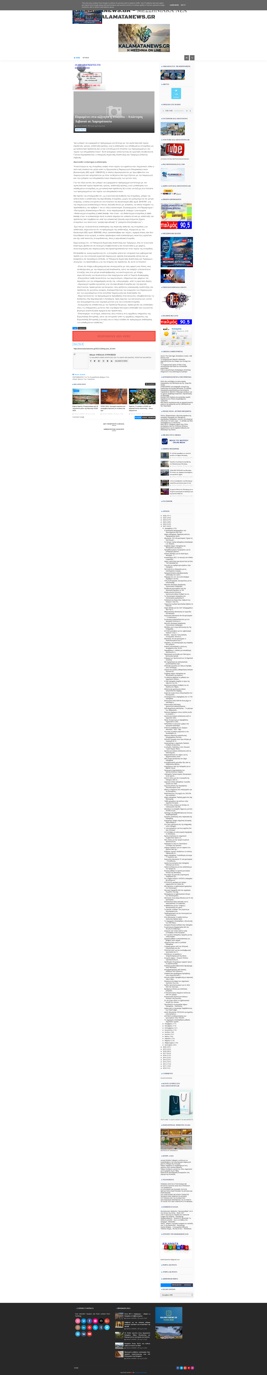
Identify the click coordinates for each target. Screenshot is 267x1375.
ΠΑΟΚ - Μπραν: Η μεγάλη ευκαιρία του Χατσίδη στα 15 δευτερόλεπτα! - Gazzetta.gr (177, 1224)
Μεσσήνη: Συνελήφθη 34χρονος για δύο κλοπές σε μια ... (178, 810)
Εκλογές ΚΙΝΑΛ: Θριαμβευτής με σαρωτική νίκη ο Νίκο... (178, 978)
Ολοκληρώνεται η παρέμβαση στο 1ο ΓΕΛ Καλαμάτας (178, 697)
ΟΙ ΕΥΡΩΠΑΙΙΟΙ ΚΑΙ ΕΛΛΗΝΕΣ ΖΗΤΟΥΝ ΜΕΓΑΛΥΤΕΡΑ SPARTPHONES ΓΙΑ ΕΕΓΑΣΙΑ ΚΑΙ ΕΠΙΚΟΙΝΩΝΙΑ (176, 1191)
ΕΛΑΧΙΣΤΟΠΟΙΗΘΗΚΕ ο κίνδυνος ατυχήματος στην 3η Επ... (175, 647)
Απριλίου (168, 1038)
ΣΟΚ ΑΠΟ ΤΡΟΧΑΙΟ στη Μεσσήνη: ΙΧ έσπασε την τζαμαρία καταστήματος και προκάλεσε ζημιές (181, 472)
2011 (165, 1066)
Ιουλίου (168, 1032)
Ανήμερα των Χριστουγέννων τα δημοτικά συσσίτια (178, 659)
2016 (165, 1055)
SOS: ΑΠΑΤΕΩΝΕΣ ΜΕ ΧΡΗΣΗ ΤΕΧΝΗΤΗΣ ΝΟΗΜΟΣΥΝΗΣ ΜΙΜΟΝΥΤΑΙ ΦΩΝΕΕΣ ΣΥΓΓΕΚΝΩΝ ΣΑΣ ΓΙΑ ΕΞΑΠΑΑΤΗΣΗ (175, 1196)
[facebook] (177, 1367)
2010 (165, 1068)
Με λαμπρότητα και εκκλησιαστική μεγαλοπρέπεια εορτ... (175, 663)
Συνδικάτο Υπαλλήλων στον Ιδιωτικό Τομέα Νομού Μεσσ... (177, 748)
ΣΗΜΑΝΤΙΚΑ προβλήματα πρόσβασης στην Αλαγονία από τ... (177, 974)
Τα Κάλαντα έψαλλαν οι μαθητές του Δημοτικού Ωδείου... (176, 678)
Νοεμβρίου (169, 1024)
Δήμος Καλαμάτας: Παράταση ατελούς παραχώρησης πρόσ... (177, 535)
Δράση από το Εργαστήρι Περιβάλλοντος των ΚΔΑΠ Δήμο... (178, 1009)
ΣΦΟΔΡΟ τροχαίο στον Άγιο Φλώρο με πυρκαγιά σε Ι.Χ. (177, 740)
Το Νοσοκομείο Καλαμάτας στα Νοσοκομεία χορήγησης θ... (175, 597)
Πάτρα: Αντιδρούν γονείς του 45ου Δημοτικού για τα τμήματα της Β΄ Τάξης (176, 1170)
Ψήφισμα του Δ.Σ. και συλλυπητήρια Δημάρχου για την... (176, 578)
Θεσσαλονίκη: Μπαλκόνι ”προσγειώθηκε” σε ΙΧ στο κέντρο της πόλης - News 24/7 (177, 1212)
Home (78, 58)
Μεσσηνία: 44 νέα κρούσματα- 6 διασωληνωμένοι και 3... (175, 639)
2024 (165, 520)
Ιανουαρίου (169, 1045)
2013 (165, 1062)
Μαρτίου (168, 1041)
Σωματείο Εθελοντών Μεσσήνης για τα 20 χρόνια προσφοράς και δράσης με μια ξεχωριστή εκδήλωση (181, 491)
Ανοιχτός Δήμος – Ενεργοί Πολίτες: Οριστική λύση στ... (176, 959)
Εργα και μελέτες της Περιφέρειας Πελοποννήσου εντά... (175, 786)
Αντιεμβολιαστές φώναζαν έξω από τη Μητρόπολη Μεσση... (177, 763)
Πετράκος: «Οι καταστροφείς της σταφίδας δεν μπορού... (178, 643)
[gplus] (185, 1367)
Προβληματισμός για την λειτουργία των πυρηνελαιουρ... (178, 914)
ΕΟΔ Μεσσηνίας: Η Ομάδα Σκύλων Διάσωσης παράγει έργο (176, 918)
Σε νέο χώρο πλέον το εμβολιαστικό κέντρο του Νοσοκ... (176, 1001)
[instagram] (192, 1367)
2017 (165, 1053)
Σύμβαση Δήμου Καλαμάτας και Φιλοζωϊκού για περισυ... (175, 547)
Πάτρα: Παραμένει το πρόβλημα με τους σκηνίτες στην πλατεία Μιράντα (174, 1166)
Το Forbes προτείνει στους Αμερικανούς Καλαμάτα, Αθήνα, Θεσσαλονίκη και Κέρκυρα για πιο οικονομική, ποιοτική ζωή (137, 1335)
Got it (183, 5)
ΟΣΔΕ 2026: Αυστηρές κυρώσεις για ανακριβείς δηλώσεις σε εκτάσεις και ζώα (113, 408)
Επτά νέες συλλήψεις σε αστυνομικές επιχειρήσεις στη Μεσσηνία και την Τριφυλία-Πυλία (176, 383)
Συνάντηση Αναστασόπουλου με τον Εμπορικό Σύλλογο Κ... (177, 620)
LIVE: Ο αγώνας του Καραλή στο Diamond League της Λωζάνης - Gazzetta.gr (175, 1215)
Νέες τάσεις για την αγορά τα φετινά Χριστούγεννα (176, 841)
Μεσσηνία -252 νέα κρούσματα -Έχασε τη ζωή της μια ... (178, 539)
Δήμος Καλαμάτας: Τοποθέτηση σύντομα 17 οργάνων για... (178, 856)
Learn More (174, 5)
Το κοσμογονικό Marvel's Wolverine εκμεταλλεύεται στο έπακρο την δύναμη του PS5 (176, 361)
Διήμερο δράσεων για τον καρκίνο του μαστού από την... (177, 848)
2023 (165, 522)
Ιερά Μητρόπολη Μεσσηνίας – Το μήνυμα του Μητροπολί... (178, 709)
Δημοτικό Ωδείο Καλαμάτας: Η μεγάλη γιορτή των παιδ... (177, 783)
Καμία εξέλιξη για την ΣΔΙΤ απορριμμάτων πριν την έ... (178, 609)
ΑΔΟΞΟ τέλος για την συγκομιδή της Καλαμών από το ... (176, 779)
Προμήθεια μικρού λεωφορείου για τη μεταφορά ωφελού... (177, 550)
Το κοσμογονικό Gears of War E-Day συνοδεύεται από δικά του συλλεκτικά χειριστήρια (174, 366)
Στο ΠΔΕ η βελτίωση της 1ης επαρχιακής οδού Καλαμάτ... (177, 825)
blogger (138, 417)
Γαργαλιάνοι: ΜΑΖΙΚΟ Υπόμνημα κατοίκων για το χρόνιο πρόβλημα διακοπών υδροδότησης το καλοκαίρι (176, 393)
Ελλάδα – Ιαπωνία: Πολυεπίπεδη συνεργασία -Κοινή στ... (175, 636)
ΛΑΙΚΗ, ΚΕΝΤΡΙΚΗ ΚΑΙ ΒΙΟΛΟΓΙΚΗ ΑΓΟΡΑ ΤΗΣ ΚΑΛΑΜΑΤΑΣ (178, 562)
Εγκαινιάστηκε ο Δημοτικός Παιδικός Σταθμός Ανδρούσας (176, 744)
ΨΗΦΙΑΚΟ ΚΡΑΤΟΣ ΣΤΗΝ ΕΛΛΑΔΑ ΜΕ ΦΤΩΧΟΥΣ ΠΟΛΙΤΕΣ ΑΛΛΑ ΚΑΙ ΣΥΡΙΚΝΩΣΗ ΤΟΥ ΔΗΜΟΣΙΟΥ (175, 1185)
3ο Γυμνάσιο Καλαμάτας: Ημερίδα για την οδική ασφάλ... (178, 936)
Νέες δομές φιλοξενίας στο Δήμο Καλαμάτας (175, 759)
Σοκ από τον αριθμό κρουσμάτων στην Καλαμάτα (177, 566)
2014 (165, 1060)
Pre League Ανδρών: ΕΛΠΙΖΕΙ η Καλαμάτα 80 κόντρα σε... (178, 879)
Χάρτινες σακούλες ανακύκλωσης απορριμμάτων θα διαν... (175, 736)
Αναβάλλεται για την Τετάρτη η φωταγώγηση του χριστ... (174, 906)
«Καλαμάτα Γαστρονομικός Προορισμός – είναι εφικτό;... (178, 775)
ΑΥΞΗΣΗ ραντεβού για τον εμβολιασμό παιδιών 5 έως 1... (177, 632)
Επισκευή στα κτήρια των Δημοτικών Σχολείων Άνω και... (176, 982)
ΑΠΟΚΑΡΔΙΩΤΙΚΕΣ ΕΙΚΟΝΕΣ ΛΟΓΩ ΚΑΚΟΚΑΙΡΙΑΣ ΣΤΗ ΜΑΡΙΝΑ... (176, 902)
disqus (144, 417)
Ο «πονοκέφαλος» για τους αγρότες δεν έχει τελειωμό (178, 829)
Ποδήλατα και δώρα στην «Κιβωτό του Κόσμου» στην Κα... (177, 601)
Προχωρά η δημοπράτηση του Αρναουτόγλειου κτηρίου (174, 771)
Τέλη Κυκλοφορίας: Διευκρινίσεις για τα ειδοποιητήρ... (177, 581)
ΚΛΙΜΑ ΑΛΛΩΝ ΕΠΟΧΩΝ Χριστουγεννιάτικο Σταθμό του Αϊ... (177, 593)
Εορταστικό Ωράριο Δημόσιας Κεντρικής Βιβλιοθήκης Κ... (177, 821)
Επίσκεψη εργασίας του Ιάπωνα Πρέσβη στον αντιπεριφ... (177, 667)
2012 (165, 1064)
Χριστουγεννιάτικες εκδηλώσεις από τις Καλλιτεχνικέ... (177, 752)
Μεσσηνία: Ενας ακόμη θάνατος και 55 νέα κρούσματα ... (178, 899)
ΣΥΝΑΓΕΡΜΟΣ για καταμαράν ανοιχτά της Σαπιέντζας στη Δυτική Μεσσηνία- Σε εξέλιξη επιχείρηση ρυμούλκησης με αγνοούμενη (176, 388)
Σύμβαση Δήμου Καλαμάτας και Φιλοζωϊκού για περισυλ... (175, 674)
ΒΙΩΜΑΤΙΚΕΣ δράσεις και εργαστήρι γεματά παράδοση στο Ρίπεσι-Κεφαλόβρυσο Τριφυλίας (175, 399)
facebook (151, 417)
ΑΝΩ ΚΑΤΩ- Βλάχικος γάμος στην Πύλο (174, 424)
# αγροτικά (81, 328)
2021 (165, 526)
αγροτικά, (102, 126)
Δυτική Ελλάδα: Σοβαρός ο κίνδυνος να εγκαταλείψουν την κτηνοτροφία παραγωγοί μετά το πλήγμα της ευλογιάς (176, 1162)
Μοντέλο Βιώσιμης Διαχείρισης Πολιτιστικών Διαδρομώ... (175, 585)
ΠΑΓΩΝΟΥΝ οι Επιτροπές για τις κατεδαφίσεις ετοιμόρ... (175, 570)
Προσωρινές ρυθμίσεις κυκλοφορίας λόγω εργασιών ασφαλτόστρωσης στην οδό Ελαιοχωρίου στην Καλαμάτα (137, 1354)
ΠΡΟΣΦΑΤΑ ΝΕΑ (176, 1285)
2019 (165, 1049)
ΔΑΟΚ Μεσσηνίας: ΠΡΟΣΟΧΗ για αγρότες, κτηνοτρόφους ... (178, 1013)
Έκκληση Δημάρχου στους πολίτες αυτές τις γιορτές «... (178, 713)
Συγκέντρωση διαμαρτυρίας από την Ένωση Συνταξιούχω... (176, 928)
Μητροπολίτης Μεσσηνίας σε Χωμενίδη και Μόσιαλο (177, 612)
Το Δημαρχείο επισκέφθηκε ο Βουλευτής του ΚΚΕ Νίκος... (178, 922)
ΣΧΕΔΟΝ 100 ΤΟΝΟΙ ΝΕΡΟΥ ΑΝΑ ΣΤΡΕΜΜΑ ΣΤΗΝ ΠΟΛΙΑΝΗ (175, 932)
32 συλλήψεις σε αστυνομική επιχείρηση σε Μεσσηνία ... (178, 833)
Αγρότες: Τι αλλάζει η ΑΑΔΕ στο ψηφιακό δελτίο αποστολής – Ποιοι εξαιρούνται (141, 408)
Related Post (80, 384)
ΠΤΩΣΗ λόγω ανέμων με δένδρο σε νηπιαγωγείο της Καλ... (176, 806)
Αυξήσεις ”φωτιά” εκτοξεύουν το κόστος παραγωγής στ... (178, 852)
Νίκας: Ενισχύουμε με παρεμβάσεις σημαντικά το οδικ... (176, 721)
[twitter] (181, 1367)
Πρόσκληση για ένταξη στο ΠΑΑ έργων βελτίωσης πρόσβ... (177, 655)
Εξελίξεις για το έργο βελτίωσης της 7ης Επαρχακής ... (177, 628)
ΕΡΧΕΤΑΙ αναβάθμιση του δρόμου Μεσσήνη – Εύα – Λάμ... (175, 728)
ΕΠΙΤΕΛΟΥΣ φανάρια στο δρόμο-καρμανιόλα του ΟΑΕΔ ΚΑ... (175, 883)
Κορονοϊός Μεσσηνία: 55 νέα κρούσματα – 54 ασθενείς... (178, 860)
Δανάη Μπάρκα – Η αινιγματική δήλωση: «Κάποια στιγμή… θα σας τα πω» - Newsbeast (176, 1228)
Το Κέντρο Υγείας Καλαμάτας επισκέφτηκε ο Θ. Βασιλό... (178, 543)
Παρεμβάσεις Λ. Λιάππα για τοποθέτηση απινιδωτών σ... (177, 651)
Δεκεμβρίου (169, 528)
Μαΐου (167, 1036)
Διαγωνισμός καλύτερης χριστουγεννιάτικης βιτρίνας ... (175, 705)
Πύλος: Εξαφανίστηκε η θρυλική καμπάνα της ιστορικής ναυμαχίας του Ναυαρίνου (176, 416)
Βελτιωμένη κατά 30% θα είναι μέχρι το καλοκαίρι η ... (177, 701)
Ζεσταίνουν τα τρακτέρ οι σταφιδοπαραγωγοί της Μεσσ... (175, 955)
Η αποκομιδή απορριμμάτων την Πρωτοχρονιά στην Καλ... (175, 531)
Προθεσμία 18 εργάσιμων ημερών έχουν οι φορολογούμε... (178, 963)
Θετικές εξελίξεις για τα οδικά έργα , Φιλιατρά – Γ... (176, 554)
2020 (165, 1047)
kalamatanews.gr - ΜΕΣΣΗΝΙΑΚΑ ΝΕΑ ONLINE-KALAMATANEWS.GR (129, 13)
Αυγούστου (169, 1030)
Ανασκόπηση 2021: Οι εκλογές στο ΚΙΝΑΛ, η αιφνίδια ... (178, 558)
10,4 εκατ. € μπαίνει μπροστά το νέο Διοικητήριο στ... (176, 732)
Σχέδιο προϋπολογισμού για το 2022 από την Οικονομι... (177, 986)
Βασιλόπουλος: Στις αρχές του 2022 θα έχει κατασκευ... (177, 794)
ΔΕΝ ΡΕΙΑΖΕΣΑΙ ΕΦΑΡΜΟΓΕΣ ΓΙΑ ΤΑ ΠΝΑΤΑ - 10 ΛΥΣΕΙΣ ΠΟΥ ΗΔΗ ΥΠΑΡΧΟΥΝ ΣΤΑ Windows (176, 1201)
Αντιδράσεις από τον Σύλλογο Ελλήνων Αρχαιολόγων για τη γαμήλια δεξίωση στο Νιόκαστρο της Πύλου (175, 428)
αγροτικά (133, 391)
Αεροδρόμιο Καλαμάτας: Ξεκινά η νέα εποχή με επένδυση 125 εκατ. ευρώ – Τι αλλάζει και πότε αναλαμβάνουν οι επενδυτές (177, 421)
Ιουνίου (168, 1034)
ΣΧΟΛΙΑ (187, 1285)
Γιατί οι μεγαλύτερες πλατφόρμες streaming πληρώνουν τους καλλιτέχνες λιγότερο (175, 371)
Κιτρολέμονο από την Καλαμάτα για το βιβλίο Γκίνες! (177, 767)
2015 (165, 1058)
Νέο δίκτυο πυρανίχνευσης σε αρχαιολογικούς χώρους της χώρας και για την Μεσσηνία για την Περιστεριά (177, 404)
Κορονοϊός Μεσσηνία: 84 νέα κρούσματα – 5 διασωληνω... (178, 616)
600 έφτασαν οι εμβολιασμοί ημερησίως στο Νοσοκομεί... (178, 887)
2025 (165, 518)
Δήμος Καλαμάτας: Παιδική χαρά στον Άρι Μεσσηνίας (178, 798)
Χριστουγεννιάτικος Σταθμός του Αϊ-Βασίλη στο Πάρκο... (176, 686)
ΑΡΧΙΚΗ (85, 57)
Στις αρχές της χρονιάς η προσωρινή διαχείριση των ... (176, 875)
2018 (165, 1051)
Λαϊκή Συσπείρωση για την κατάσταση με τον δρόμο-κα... (178, 868)
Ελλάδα (76, 391)
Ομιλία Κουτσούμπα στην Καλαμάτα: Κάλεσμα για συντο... (176, 864)
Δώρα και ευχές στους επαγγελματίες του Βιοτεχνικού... (178, 694)
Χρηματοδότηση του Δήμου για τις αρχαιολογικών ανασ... (176, 755)
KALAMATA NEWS (121, 361)
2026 (165, 516)
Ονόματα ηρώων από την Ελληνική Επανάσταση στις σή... (176, 947)
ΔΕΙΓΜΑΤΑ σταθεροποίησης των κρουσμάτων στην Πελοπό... (175, 1017)
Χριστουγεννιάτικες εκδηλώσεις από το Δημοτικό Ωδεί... (177, 717)
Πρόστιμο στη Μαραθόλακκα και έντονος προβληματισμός (178, 814)
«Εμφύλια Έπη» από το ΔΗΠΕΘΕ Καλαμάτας (175, 943)
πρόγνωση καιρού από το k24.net (176, 346)
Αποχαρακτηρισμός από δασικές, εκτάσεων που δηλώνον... (175, 970)
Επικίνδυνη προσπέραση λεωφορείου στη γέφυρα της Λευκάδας (175, 1173)
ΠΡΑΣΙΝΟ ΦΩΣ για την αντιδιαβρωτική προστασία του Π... (177, 951)
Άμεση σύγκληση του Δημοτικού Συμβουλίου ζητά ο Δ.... (175, 837)
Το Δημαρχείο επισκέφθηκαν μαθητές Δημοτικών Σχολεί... (177, 1021)
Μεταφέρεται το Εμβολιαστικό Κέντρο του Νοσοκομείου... (177, 895)
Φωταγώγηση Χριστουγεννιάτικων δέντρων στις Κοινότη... (176, 997)
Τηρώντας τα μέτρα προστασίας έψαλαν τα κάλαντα (178, 605)
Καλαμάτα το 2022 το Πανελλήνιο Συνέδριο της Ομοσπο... (175, 844)
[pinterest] (188, 1367)
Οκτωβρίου (169, 1026)
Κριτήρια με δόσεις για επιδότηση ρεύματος (175, 990)
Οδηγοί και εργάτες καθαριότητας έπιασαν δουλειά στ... (178, 670)
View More (151, 384)
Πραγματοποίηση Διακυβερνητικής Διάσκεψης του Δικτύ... (176, 574)
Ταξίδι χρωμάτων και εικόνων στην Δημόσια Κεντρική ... (176, 802)
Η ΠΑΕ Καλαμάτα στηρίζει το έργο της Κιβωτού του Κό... (177, 682)
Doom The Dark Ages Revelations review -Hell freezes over (176, 357)
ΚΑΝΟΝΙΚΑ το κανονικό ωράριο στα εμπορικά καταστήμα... (176, 724)
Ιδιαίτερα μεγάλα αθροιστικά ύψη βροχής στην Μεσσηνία (178, 966)
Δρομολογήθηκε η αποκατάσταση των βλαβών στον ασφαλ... (177, 939)
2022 (165, 524)
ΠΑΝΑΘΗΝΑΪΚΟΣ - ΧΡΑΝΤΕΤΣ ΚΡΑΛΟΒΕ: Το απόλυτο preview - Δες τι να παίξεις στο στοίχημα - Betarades (176, 1220)
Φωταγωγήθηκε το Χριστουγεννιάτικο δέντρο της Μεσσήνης (177, 872)
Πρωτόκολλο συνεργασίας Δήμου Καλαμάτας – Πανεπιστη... (175, 1005)
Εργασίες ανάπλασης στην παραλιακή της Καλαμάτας (178, 817)
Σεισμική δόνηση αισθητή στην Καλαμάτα (178, 925)
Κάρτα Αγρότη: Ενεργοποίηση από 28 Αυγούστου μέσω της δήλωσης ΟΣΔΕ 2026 (85, 408)
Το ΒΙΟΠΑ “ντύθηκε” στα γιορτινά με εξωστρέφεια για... (176, 910)
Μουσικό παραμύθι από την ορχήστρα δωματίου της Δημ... (177, 891)
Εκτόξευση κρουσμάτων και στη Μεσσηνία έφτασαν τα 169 (175, 589)
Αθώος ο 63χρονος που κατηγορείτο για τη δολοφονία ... (178, 790)
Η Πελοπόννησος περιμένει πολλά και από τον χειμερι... (177, 993)
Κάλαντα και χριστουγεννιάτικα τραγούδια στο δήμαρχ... (174, 690)
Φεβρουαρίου (170, 1043)
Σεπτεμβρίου (169, 1028)
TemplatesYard (141, 1372)
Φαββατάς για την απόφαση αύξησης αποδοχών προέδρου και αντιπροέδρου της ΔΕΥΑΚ (137, 1324)
